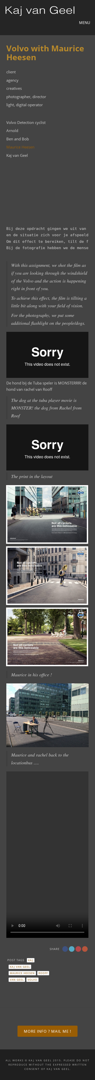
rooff (43, 973)
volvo (32, 979)
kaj (30, 960)
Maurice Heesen (20, 146)
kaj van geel (20, 966)
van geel (17, 979)
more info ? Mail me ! (47, 1031)
